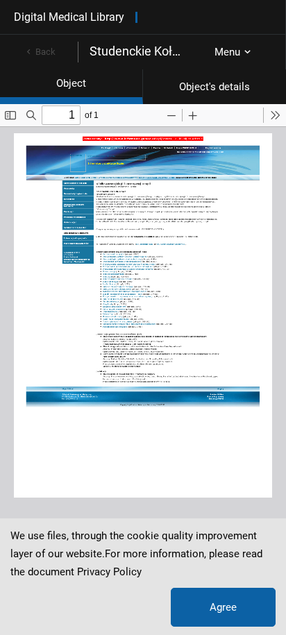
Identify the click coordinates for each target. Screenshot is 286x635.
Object (71, 83)
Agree (223, 607)
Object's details (214, 87)
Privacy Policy (109, 572)
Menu (227, 52)
